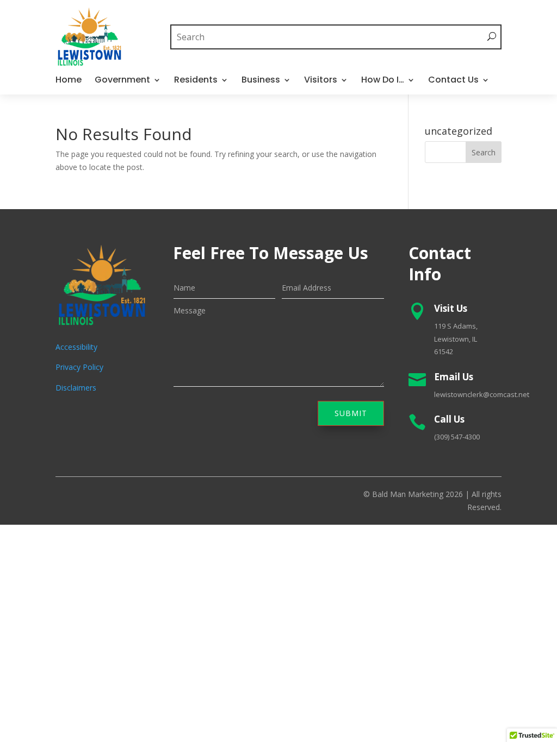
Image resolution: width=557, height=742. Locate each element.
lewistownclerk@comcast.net (481, 394)
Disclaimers (75, 387)
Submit (351, 413)
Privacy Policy (79, 367)
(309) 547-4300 (457, 437)
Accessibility (76, 347)
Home (68, 81)
